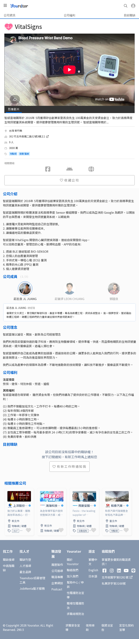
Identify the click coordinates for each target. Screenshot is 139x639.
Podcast (56, 589)
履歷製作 (57, 564)
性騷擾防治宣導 (75, 595)
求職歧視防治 (75, 614)
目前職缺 (129, 15)
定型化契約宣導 (126, 627)
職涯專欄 (57, 577)
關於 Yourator (73, 561)
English (93, 570)
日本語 (93, 576)
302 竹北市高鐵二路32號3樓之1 (27, 136)
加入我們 (72, 576)
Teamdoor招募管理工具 (32, 580)
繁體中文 (93, 561)
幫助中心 (72, 582)
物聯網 (13, 153)
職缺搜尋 (8, 559)
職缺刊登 (25, 559)
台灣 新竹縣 (15, 130)
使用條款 (90, 627)
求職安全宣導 (73, 627)
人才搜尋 (25, 566)
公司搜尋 (57, 571)
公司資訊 (9, 15)
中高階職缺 (8, 568)
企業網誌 (57, 583)
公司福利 (69, 15)
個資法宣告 (107, 627)
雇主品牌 (25, 572)
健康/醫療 (24, 153)
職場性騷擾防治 (75, 605)
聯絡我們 (72, 570)
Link (7, 490)
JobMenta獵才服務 (32, 588)
